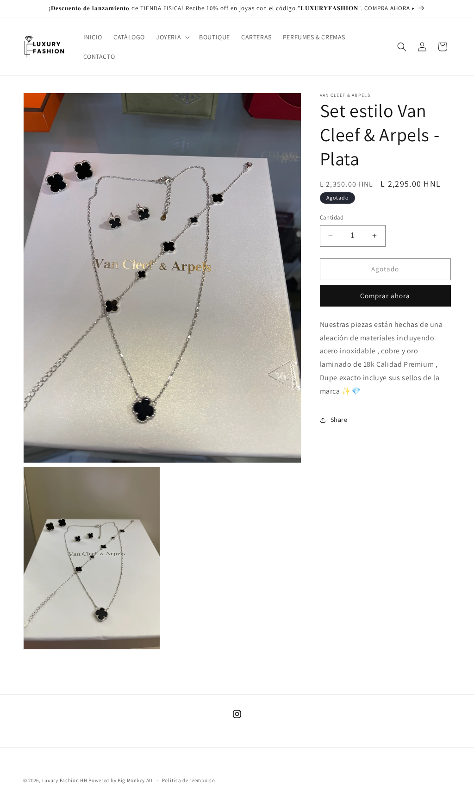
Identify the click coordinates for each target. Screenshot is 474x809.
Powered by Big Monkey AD (120, 780)
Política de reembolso (188, 780)
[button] (171, 37)
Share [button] (339, 419)
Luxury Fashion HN (64, 780)
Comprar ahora (385, 295)
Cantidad (332, 217)
